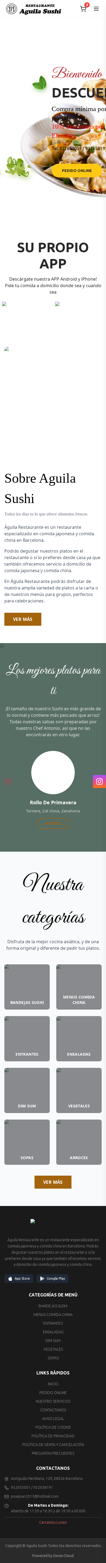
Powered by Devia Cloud (53, 1556)
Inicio (53, 1384)
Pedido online (53, 1392)
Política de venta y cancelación (53, 1444)
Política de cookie (53, 1427)
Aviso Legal (53, 1418)
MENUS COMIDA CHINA (53, 1314)
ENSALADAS (53, 1332)
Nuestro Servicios (53, 1401)
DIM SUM (53, 1340)
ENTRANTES (53, 1323)
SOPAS (53, 1358)
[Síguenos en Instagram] (7, 781)
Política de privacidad (53, 1436)
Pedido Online (77, 170)
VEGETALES (53, 1349)
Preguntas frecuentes (53, 1453)
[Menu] (96, 8)
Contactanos (53, 1410)
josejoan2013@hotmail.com (34, 1496)
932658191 (43, 1487)
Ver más (23, 619)
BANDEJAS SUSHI (53, 1306)
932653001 (71, 148)
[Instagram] (99, 781)
